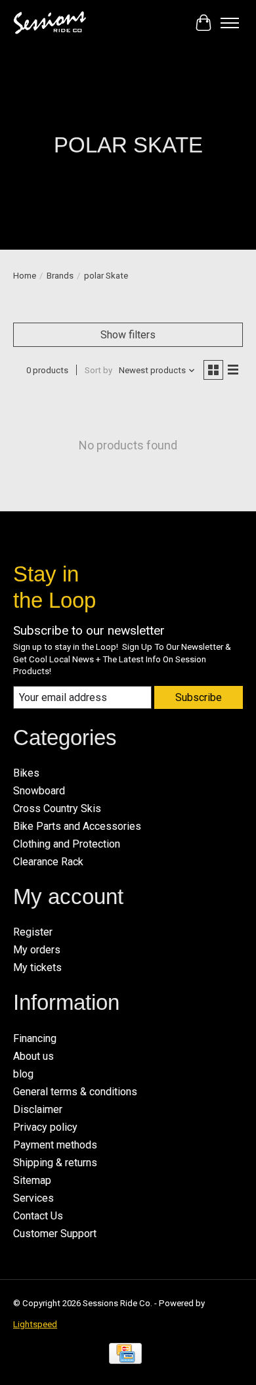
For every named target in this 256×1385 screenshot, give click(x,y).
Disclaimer (37, 1109)
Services (33, 1198)
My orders (36, 949)
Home (24, 276)
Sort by (98, 370)
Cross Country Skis (57, 808)
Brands (60, 276)
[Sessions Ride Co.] (49, 22)
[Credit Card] (125, 1357)
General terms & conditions (75, 1091)
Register (33, 932)
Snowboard (39, 790)
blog (23, 1074)
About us (33, 1056)
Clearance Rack (48, 861)
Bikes (26, 773)
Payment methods (55, 1145)
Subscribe (198, 697)
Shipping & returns (55, 1162)
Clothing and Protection (66, 844)
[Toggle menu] (230, 23)
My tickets (37, 967)
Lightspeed (35, 1324)
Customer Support (54, 1233)
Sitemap (32, 1180)
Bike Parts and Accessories (77, 826)
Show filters (128, 335)
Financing (34, 1038)
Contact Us (38, 1216)
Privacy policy (45, 1127)
